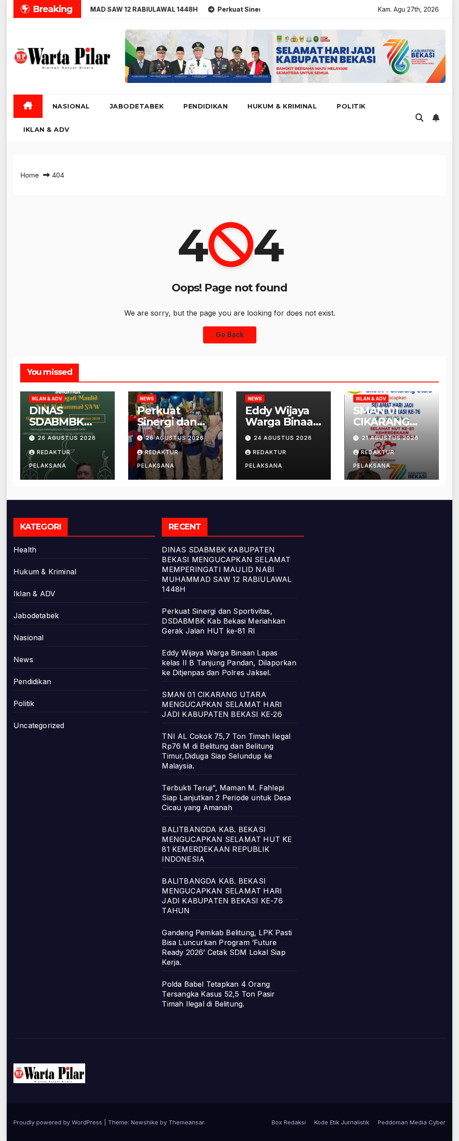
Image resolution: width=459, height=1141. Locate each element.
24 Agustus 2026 (283, 437)
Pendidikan (205, 106)
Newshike (144, 1122)
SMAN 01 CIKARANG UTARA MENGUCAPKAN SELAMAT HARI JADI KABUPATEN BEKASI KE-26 (222, 704)
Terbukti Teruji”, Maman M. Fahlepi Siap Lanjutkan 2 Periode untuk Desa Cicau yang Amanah (226, 797)
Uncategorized (39, 725)
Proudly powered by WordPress (58, 1122)
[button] (420, 117)
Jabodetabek (137, 106)
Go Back (230, 334)
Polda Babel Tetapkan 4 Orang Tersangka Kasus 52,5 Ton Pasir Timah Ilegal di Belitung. (218, 994)
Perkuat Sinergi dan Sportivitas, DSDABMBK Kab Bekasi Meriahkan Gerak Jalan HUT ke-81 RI (223, 621)
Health (24, 549)
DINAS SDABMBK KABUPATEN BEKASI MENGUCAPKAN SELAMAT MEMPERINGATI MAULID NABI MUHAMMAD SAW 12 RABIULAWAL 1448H (226, 569)
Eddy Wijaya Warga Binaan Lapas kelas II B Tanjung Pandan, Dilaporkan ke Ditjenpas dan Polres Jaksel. (229, 662)
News (147, 398)
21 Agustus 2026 (390, 437)
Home (29, 175)
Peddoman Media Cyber (412, 1122)
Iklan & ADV (46, 130)
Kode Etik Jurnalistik (341, 1122)
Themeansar (186, 1122)
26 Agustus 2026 (67, 437)
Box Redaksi (289, 1122)
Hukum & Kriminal (282, 106)
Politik (351, 106)
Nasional (71, 106)
